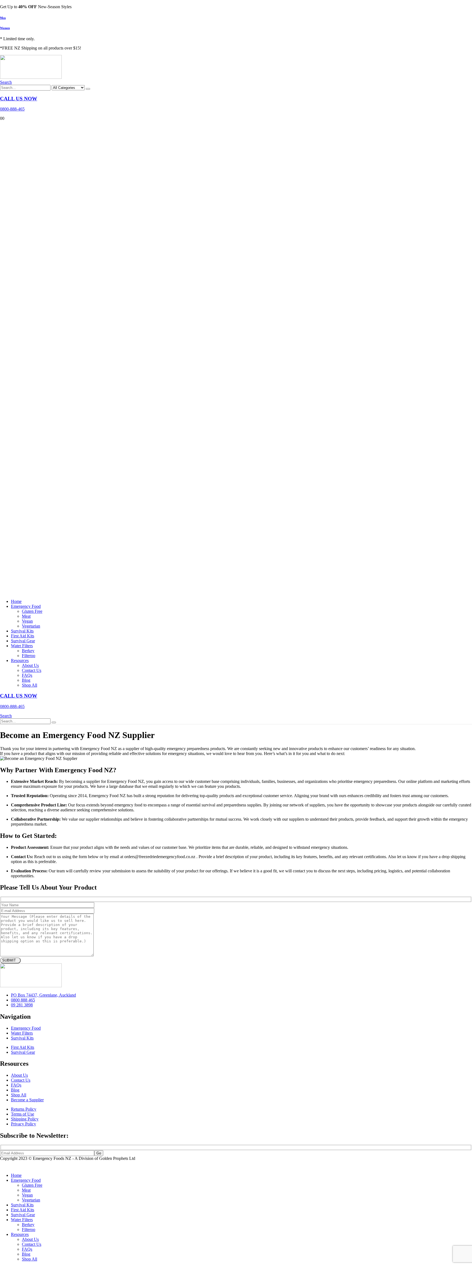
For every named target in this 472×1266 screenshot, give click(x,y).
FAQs (27, 675)
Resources (20, 660)
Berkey (28, 650)
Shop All (29, 685)
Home (16, 601)
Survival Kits (22, 631)
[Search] (88, 89)
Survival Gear (23, 640)
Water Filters (22, 645)
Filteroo (28, 655)
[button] (6, 82)
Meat (26, 616)
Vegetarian (31, 626)
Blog (26, 680)
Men (3, 17)
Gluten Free (32, 611)
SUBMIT (9, 960)
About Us (30, 665)
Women (5, 28)
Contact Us (31, 670)
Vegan (27, 621)
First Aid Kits (22, 636)
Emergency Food (26, 606)
